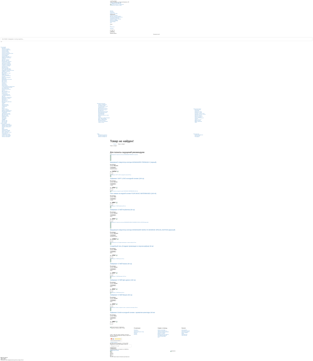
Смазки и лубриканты (102, 104)
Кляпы (3, 127)
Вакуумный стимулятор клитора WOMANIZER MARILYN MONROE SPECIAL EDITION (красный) (142, 230)
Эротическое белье (197, 108)
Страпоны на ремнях (6, 62)
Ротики (3, 107)
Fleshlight (3, 102)
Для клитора (4, 80)
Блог (111, 22)
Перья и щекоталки (5, 131)
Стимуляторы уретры (6, 134)
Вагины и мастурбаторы (6, 101)
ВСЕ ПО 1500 (4, 121)
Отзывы (135, 333)
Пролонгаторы (101, 114)
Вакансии (136, 332)
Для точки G (4, 81)
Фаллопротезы (5, 66)
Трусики (196, 118)
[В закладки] (111, 173)
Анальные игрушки (5, 48)
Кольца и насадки (5, 109)
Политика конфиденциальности (116, 17)
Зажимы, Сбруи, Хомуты (6, 125)
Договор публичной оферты (115, 16)
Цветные (3, 96)
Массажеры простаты (6, 114)
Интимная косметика (101, 103)
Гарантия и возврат (114, 15)
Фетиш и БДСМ (4, 123)
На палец (4, 82)
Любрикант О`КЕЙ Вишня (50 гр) (121, 295)
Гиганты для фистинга (6, 68)
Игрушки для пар (5, 67)
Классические (197, 135)
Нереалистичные (5, 105)
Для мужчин (4, 100)
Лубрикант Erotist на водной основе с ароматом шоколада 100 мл (132, 312)
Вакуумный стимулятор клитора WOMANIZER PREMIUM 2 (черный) (133, 162)
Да (1, 358)
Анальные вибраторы (6, 49)
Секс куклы (4, 117)
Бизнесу (135, 334)
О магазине (112, 12)
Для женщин (4, 72)
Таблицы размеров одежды (115, 18)
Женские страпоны (5, 59)
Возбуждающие (101, 113)
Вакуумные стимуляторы (7, 97)
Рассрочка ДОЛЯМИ (114, 20)
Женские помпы (5, 99)
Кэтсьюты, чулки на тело (199, 113)
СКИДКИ (3, 119)
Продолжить (198, 148)
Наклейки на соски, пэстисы (200, 114)
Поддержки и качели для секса (8, 70)
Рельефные (197, 136)
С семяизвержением (6, 94)
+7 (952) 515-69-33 (115, 3)
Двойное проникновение (7, 110)
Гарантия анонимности (162, 330)
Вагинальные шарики (6, 98)
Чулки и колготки (198, 119)
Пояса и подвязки (198, 116)
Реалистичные (5, 85)
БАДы (98, 133)
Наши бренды (113, 21)
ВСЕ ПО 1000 (4, 120)
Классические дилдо (6, 91)
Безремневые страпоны (6, 61)
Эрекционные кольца (6, 113)
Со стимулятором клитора (7, 87)
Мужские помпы (5, 115)
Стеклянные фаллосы (6, 95)
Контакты (112, 11)
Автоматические (5, 104)
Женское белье (198, 109)
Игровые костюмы (198, 111)
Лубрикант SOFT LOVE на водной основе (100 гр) (127, 178)
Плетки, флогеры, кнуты (6, 132)
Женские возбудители (102, 135)
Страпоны (4, 58)
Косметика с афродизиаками (104, 117)
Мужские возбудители (102, 136)
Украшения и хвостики (6, 57)
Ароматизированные (199, 134)
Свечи (99, 116)
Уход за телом (101, 122)
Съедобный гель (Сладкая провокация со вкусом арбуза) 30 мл (132, 246)
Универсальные (101, 107)
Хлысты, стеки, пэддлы (6, 135)
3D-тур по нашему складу (139, 331)
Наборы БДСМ (5, 129)
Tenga (3, 103)
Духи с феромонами (102, 118)
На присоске (4, 83)
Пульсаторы (4, 84)
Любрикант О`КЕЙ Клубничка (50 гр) (122, 209)
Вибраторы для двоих (6, 77)
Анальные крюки (5, 50)
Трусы (196, 122)
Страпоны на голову (6, 65)
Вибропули (4, 78)
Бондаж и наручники (6, 124)
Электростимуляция (6, 136)
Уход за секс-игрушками (103, 121)
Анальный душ (5, 55)
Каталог (111, 10)
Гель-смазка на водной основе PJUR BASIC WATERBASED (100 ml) (133, 193)
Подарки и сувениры (6, 71)
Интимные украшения (6, 126)
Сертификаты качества (162, 335)
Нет (4, 358)
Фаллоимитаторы (5, 88)
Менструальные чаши (6, 73)
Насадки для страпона (6, 64)
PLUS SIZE (197, 110)
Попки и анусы (4, 108)
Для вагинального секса (103, 108)
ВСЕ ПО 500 (4, 122)
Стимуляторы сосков (6, 133)
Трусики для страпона (6, 63)
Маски (3, 128)
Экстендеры (4, 118)
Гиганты (3, 90)
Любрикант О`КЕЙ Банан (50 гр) (121, 264)
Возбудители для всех (102, 134)
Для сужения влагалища (103, 111)
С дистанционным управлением (8, 86)
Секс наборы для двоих (6, 69)
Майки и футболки (198, 121)
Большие (3, 76)
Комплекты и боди (198, 112)
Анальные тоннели (5, 52)
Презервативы (196, 133)
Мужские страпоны (5, 60)
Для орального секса (102, 109)
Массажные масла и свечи (103, 115)
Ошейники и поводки (6, 130)
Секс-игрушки (3, 47)
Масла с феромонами (102, 119)
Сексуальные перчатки (199, 117)
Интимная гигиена (102, 120)
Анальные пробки (5, 51)
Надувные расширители (6, 56)
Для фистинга (101, 110)
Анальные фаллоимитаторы (7, 53)
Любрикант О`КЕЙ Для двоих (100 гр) (123, 280)
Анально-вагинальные (6, 75)
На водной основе (101, 105)
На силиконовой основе (103, 106)
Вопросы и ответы (113, 19)
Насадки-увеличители (6, 111)
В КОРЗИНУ (113, 167)
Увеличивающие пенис (102, 112)
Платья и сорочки (198, 115)
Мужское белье (198, 120)
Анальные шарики (5, 54)
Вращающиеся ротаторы (7, 79)
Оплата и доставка (113, 13)
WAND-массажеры (5, 74)
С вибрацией (4, 106)
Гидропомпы (4, 116)
